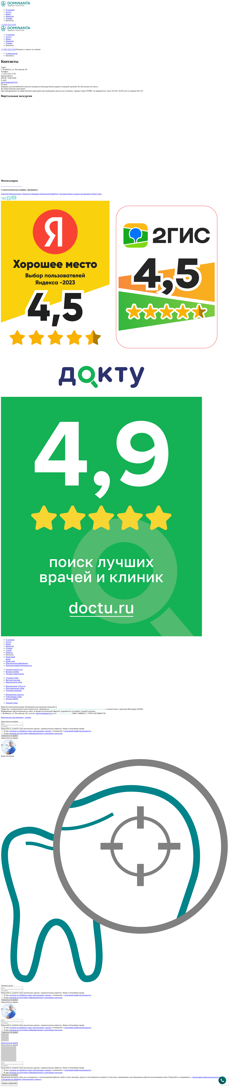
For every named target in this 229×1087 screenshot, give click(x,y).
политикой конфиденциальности (77, 731)
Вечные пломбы (12, 672)
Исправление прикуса (15, 695)
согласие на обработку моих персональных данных (30, 731)
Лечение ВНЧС (12, 699)
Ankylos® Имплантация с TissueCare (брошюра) (20, 194)
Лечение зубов (12, 703)
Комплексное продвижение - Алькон (16, 717)
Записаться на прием (9, 1043)
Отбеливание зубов (14, 697)
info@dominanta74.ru (9, 82)
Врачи (8, 14)
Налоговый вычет (10, 658)
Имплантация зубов (14, 682)
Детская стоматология (15, 674)
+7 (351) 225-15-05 (64, 713)
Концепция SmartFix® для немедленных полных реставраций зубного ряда (71, 194)
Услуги (8, 12)
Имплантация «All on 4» (16, 686)
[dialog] (114, 728)
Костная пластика (13, 680)
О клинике (10, 10)
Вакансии (10, 16)
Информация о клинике (95, 709)
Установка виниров (14, 690)
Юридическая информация (17, 663)
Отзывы (9, 18)
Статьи (8, 650)
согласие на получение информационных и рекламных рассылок (35, 733)
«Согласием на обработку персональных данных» (21, 1079)
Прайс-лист (10, 661)
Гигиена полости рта (14, 669)
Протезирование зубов (15, 688)
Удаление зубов (12, 678)
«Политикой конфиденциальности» (206, 1077)
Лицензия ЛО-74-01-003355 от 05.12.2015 (67, 709)
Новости (9, 653)
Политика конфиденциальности (19, 665)
